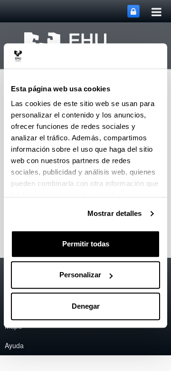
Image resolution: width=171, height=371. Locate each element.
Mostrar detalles (114, 213)
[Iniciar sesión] (133, 11)
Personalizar (80, 275)
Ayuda (14, 345)
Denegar (86, 306)
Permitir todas (85, 244)
